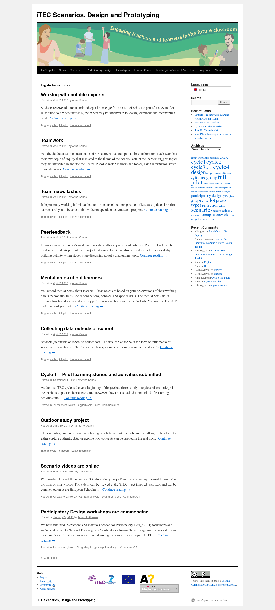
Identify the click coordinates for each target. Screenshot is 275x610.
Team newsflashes (61, 191)
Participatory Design (99, 70)
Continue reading (62, 118)
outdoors (64, 450)
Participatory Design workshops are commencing (95, 511)
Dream (207, 266)
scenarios (107, 496)
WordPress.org (47, 588)
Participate (48, 70)
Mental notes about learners (71, 277)
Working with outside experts (72, 94)
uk (204, 219)
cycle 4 (209, 168)
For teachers (59, 405)
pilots (231, 196)
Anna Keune (79, 100)
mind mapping (221, 187)
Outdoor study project (65, 420)
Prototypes (123, 70)
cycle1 (54, 125)
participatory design (106, 547)
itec (222, 183)
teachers (195, 215)
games (206, 183)
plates (194, 201)
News (62, 70)
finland (227, 173)
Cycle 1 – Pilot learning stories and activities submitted (101, 374)
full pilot (63, 125)
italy (217, 183)
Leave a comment (80, 125)
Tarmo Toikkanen (84, 425)
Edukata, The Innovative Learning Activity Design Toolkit (213, 242)
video (118, 496)
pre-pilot (206, 200)
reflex (222, 205)
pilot (97, 405)
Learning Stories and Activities (175, 70)
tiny (200, 219)
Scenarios (76, 70)
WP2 (79, 496)
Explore (208, 262)
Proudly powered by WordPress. (212, 600)
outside (212, 191)
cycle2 (214, 161)
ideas (211, 183)
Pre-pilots (204, 70)
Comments (48, 584)
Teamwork (52, 140)
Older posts (49, 557)
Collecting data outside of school (77, 328)
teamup (205, 214)
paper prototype (223, 191)
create (224, 157)
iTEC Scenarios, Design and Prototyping (98, 14)
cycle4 (221, 166)
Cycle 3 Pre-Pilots (220, 277)
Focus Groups (143, 70)
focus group (206, 177)
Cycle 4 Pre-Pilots (213, 281)
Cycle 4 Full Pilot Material (208, 126)
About (218, 70)
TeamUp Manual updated (207, 130)
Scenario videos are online (70, 465)
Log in (43, 577)
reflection (210, 205)
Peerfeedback (56, 232)
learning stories (207, 187)
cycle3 (198, 166)
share (228, 210)
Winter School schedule (207, 122)
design (198, 172)
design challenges (214, 173)
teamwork (220, 214)
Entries (46, 581)
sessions (218, 211)
